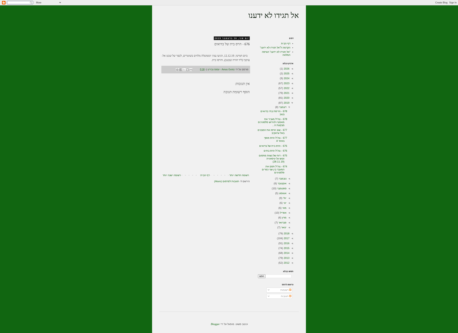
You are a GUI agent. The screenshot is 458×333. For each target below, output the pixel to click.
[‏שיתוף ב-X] (184, 69)
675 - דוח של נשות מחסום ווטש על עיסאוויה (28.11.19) (273, 158)
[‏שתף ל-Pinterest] (177, 69)
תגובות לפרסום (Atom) (226, 181)
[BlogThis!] (187, 69)
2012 (286, 262)
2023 (286, 83)
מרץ (283, 217)
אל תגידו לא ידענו (273, 16)
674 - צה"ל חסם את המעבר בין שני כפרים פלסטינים (274, 169)
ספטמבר (281, 188)
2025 (286, 73)
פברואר (282, 222)
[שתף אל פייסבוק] (180, 69)
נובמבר (282, 178)
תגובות (285, 296)
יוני (284, 202)
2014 (286, 252)
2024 (286, 78)
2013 (286, 257)
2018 (286, 233)
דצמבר (282, 107)
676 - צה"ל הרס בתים (275, 150)
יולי (284, 198)
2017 (286, 238)
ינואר (283, 227)
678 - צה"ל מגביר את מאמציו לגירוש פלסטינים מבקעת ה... (272, 122)
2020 (286, 97)
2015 (286, 248)
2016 (286, 243)
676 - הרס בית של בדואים (273, 145)
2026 (286, 68)
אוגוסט (282, 193)
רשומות (284, 289)
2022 (286, 88)
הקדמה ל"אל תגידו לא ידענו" (275, 47)
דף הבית (205, 175)
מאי (284, 207)
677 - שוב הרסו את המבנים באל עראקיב (272, 131)
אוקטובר (281, 183)
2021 (286, 93)
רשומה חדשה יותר (239, 175)
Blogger (215, 324)
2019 (286, 102)
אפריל (282, 212)
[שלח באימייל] (191, 69)
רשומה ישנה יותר (172, 175)
